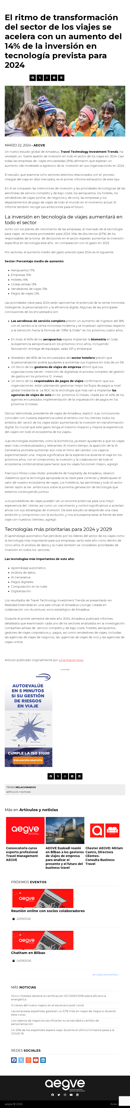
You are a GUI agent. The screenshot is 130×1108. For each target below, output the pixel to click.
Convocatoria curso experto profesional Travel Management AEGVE (22, 854)
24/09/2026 (24, 960)
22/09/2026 (24, 918)
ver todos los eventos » (105, 974)
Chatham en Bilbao (28, 953)
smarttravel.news (71, 660)
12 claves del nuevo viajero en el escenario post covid (47, 1005)
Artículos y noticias (18, 792)
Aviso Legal (117, 1104)
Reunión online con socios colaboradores (48, 911)
